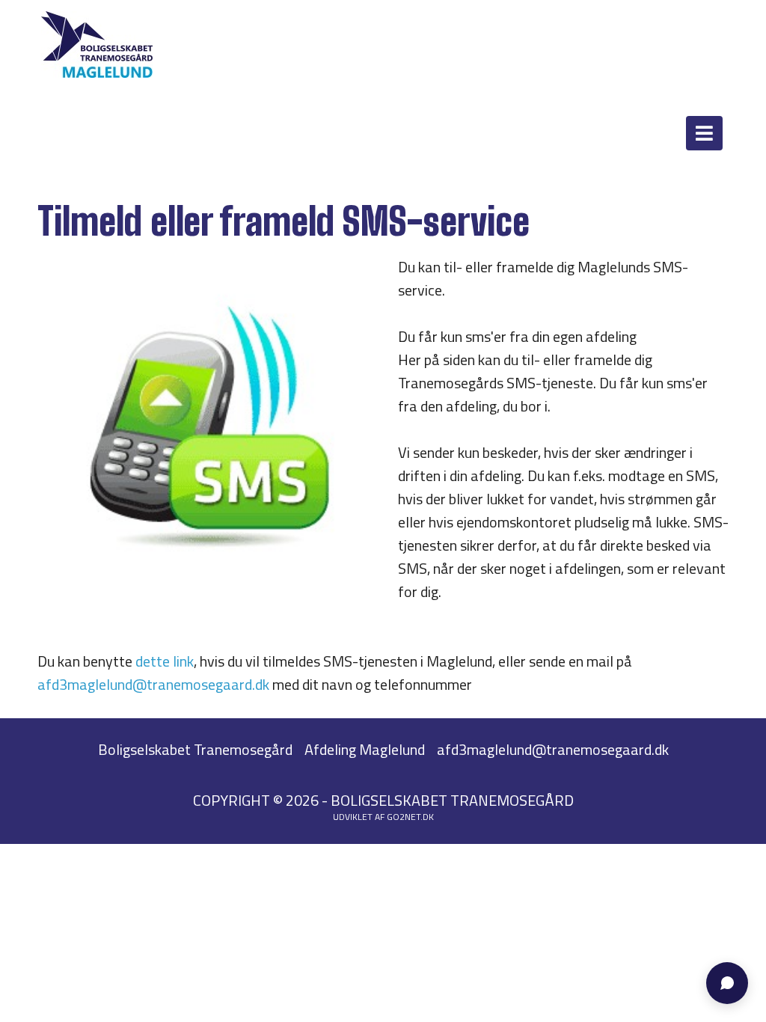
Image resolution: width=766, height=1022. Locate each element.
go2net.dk (410, 817)
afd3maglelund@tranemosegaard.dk (153, 684)
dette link (164, 661)
